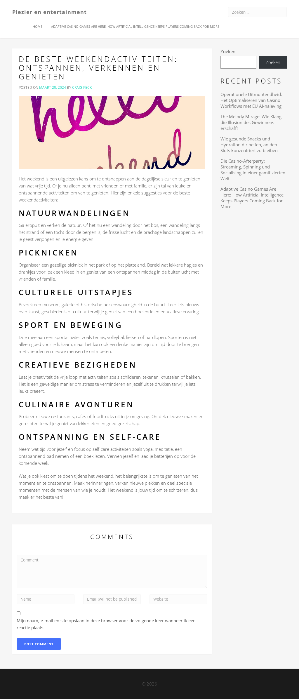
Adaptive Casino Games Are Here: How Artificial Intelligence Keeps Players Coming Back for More (135, 26)
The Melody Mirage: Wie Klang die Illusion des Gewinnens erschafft (250, 122)
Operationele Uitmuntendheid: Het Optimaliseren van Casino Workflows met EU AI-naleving (251, 100)
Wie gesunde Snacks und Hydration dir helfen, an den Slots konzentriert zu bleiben (249, 144)
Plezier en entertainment (49, 11)
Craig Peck (82, 87)
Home (37, 26)
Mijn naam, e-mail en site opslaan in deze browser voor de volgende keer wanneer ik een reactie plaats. (106, 624)
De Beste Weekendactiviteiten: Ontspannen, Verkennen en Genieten (98, 67)
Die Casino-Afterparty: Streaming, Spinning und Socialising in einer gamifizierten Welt (252, 169)
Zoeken (227, 51)
